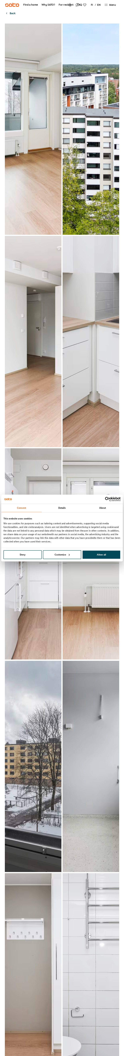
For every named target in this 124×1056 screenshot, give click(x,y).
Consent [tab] (21, 508)
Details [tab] (62, 508)
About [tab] (102, 508)
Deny (22, 554)
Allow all (101, 554)
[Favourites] (84, 5)
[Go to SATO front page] (12, 4)
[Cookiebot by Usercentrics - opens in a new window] (107, 499)
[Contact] (77, 5)
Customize (60, 554)
